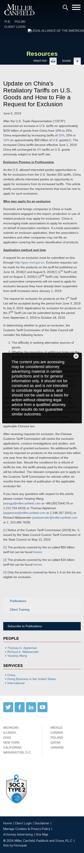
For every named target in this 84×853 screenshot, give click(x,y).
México (56, 727)
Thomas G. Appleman (22, 648)
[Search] (65, 7)
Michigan (10, 727)
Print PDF (40, 60)
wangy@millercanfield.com (22, 503)
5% (39, 149)
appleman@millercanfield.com (24, 513)
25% (61, 135)
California (12, 747)
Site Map (42, 834)
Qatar (56, 742)
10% (6, 140)
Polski (20, 21)
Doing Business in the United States (31, 679)
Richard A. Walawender (23, 651)
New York (11, 742)
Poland (57, 737)
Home (7, 823)
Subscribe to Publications (25, 626)
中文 (7, 21)
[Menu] (76, 8)
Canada (57, 732)
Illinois (9, 732)
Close (76, 356)
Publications (18, 601)
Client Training (20, 609)
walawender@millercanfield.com (55, 517)
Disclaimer (42, 823)
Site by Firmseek (15, 845)
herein (37, 552)
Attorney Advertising (18, 834)
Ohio (7, 737)
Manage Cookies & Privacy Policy (26, 829)
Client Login (14, 26)
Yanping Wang (17, 655)
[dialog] (42, 388)
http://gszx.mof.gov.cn (29, 262)
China (11, 675)
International (15, 683)
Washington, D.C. (17, 752)
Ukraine (57, 747)
